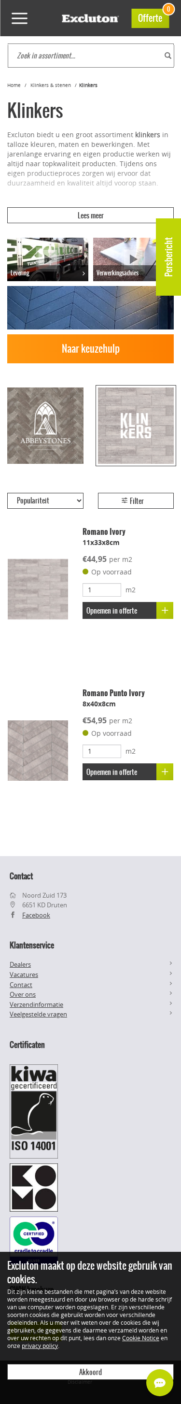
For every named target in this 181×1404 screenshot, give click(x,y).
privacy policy (40, 1345)
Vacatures (24, 974)
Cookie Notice (140, 1338)
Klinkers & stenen (50, 85)
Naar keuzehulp (91, 348)
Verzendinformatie (36, 1004)
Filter (136, 501)
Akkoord (90, 1372)
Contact (21, 984)
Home (14, 85)
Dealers (20, 964)
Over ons (23, 994)
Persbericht (168, 257)
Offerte (153, 17)
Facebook (36, 915)
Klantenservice (32, 945)
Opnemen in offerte (111, 610)
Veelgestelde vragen (38, 1014)
